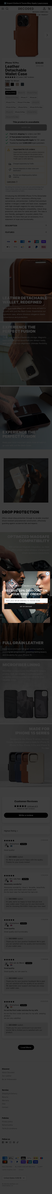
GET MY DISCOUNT (26, 606)
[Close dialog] (47, 573)
